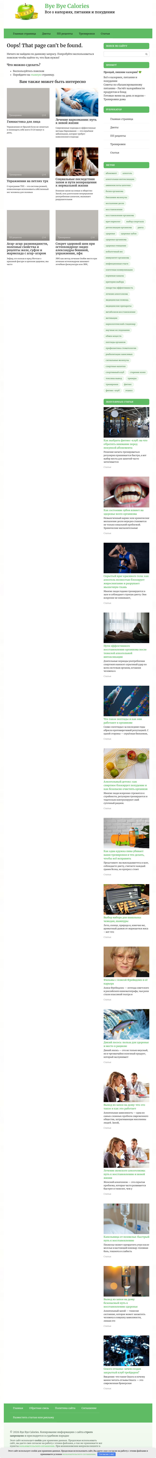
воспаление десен (115, 203)
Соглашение (89, 1408)
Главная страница (24, 33)
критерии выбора (115, 282)
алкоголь (127, 173)
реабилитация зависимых (119, 354)
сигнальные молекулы (117, 360)
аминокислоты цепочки (118, 185)
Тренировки (87, 33)
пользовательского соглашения (37, 1446)
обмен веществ (113, 336)
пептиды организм (115, 342)
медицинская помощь (117, 300)
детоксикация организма (119, 227)
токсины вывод (114, 378)
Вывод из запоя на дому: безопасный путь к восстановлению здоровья (121, 1303)
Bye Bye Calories (67, 6)
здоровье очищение (116, 245)
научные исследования (118, 330)
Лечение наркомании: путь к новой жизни (76, 121)
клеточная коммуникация (119, 270)
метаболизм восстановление (120, 312)
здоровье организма (116, 239)
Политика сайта (65, 1408)
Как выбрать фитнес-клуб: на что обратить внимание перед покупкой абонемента (125, 444)
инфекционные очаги (117, 263)
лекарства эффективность (119, 288)
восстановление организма (120, 215)
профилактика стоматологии (121, 348)
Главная (18, 1408)
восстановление (114, 209)
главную (36, 74)
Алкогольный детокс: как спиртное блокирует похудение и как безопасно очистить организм (125, 785)
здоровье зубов (128, 233)
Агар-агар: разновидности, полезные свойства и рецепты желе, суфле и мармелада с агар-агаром (27, 248)
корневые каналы (115, 275)
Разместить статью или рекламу (33, 1417)
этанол (129, 390)
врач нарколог (113, 221)
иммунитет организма (117, 257)
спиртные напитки (116, 366)
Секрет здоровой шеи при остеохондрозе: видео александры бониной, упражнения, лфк (75, 248)
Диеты (46, 33)
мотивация (111, 318)
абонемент (111, 173)
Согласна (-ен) (106, 1454)
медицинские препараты (118, 306)
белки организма (114, 191)
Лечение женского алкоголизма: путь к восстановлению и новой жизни (124, 1174)
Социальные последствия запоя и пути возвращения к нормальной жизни (76, 182)
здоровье (110, 233)
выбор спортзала (135, 221)
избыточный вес (114, 251)
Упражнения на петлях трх (27, 181)
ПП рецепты (65, 33)
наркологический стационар (120, 324)
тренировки (112, 384)
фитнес (128, 384)
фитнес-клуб (113, 390)
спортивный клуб (115, 372)
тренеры (132, 378)
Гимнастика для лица (23, 121)
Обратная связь (39, 1408)
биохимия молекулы (116, 197)
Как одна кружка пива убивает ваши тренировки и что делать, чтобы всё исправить (124, 855)
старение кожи (137, 372)
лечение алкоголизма (117, 294)
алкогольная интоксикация (120, 179)
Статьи (105, 33)
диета (141, 227)
